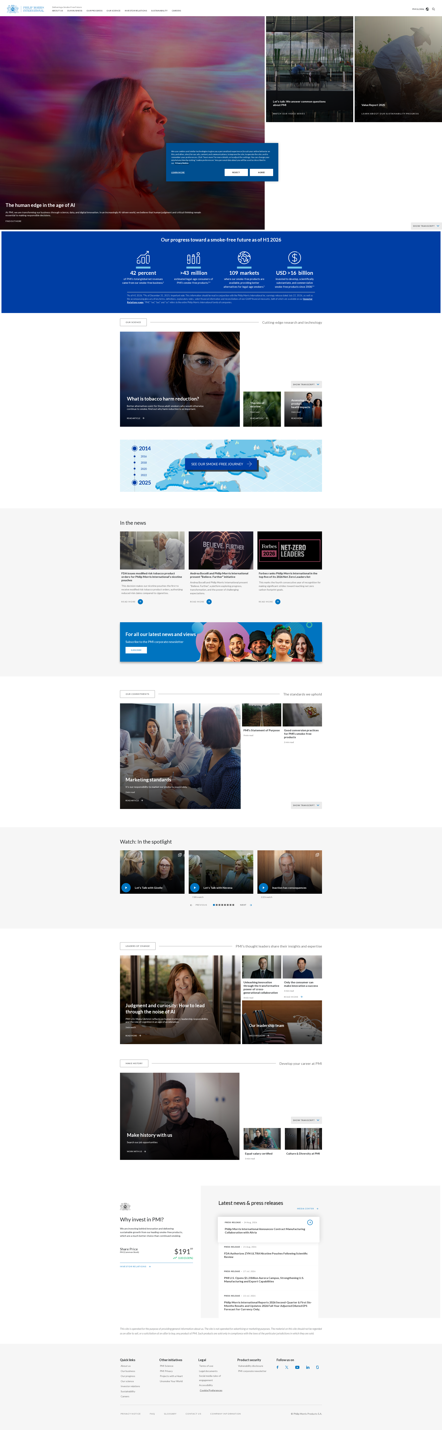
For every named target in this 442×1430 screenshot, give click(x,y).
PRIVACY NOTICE (131, 1413)
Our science (127, 1381)
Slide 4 (222, 905)
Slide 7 (230, 905)
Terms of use (206, 1365)
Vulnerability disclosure (250, 1365)
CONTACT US (193, 1413)
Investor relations (130, 1386)
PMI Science (166, 1365)
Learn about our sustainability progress (390, 113)
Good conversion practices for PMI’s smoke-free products (301, 734)
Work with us (134, 1151)
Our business (128, 1371)
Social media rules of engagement (210, 1378)
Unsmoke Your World (171, 1381)
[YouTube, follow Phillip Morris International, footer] (297, 1367)
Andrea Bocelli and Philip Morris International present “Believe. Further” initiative (219, 575)
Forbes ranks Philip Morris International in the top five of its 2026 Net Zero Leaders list (288, 575)
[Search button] (433, 9)
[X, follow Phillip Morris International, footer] (286, 1367)
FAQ (152, 1413)
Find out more (13, 221)
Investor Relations (133, 1266)
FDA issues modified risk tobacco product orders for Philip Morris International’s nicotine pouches (151, 577)
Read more (297, 418)
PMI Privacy (166, 1371)
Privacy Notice (182, 163)
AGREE (261, 172)
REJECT (236, 172)
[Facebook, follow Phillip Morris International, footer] (277, 1367)
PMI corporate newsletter (252, 1371)
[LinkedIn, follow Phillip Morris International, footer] (307, 1367)
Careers (125, 1396)
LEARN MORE (178, 172)
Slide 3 (219, 905)
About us (126, 1365)
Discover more (257, 1035)
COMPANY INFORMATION (225, 1413)
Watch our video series (289, 113)
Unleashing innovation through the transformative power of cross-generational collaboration (261, 987)
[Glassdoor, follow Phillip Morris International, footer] (317, 1367)
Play (122, 852)
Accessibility (206, 1385)
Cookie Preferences (211, 1390)
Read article (133, 418)
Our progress (128, 1376)
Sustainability (128, 1391)
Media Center (305, 1208)
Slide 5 (225, 905)
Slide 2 (217, 905)
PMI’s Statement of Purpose (261, 730)
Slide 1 (214, 905)
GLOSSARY (170, 1413)
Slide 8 (233, 905)
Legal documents (208, 1371)
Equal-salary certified (258, 1153)
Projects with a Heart (171, 1376)
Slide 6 (228, 905)
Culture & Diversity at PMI (303, 1153)
